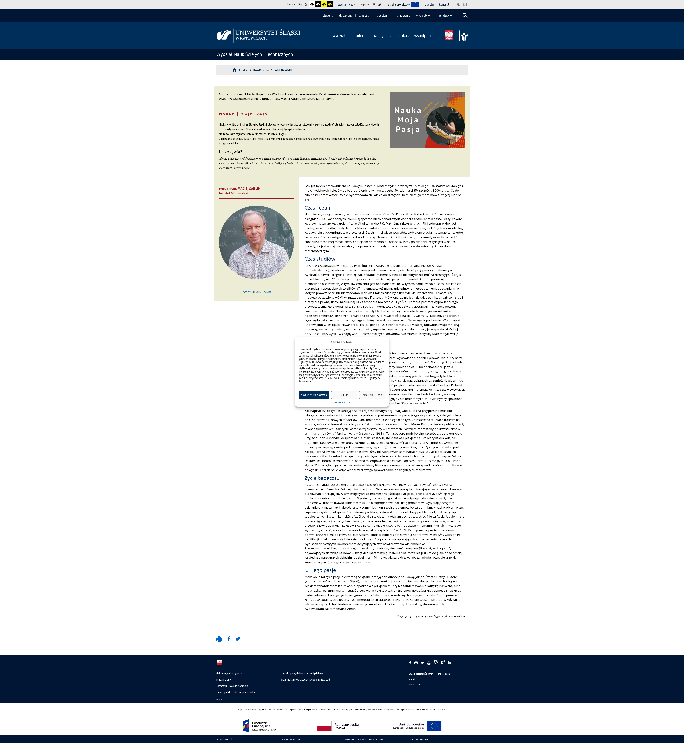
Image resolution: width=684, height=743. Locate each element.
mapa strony (223, 679)
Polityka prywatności (224, 739)
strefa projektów (399, 4)
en (465, 4)
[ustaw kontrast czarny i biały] (312, 4)
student (328, 15)
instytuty (443, 15)
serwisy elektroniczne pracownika (235, 692)
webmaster (415, 684)
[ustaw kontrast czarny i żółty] (324, 4)
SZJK (219, 698)
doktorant (345, 15)
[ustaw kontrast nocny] (306, 4)
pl (458, 4)
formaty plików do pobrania (232, 686)
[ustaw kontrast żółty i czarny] (330, 4)
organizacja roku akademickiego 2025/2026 (305, 679)
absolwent (383, 15)
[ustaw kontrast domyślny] (300, 4)
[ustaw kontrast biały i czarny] (318, 4)
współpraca (424, 35)
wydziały (422, 15)
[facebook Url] (410, 663)
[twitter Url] (422, 663)
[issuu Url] (436, 663)
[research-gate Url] (443, 663)
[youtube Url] (428, 663)
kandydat (364, 15)
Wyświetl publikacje (256, 292)
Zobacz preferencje (372, 395)
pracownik (403, 15)
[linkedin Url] (449, 663)
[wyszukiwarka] (465, 15)
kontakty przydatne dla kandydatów (302, 673)
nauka (402, 35)
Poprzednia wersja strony (291, 739)
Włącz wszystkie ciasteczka (314, 395)
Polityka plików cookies (342, 402)
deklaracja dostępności (229, 673)
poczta (429, 4)
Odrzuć (344, 395)
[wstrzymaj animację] (374, 4)
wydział (339, 35)
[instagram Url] (416, 663)
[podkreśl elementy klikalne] (380, 4)
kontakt (444, 4)
